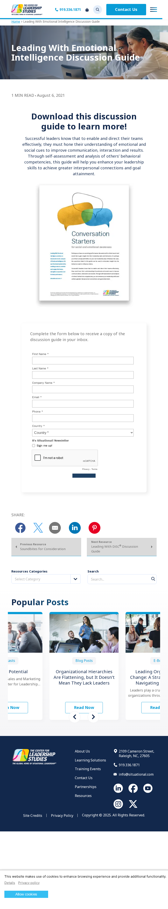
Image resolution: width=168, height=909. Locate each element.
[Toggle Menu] (153, 9)
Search (93, 571)
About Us (82, 751)
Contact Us (126, 9)
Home (15, 21)
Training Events (88, 768)
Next (93, 717)
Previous (74, 717)
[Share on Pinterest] (94, 528)
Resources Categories (29, 571)
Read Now (84, 707)
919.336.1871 (70, 9)
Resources (83, 795)
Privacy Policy (62, 815)
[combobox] (45, 579)
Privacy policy (29, 883)
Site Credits (32, 815)
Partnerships (85, 786)
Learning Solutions (90, 760)
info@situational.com (136, 774)
